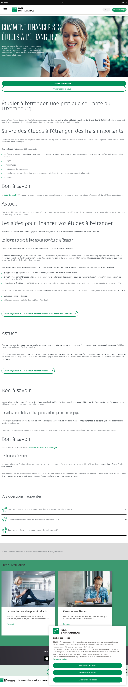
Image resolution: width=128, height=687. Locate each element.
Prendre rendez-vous (62, 89)
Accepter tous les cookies (88, 680)
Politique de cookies (60, 659)
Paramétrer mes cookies (87, 665)
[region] (87, 655)
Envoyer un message (62, 83)
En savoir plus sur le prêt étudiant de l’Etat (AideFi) (26, 371)
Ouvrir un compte (119, 10)
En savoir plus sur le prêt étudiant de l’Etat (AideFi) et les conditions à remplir (38, 314)
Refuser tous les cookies (87, 673)
